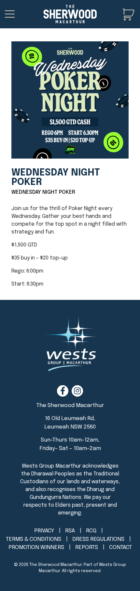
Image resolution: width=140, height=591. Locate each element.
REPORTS (86, 547)
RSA (70, 531)
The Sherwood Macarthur (55, 565)
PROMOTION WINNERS (36, 547)
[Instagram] (77, 391)
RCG (91, 531)
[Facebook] (62, 391)
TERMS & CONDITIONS (33, 539)
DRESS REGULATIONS (98, 539)
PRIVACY (44, 531)
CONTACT (120, 547)
